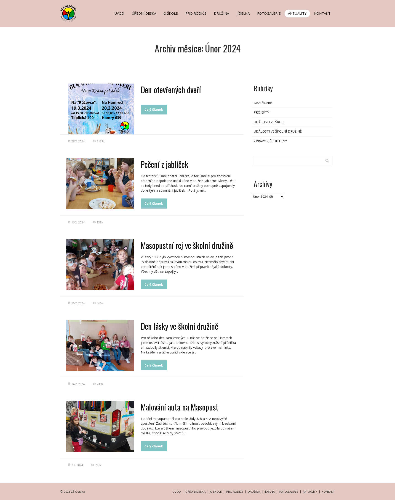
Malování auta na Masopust (179, 407)
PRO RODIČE (195, 13)
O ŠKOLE (170, 13)
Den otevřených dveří (171, 89)
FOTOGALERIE (269, 13)
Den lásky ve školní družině (179, 326)
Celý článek (153, 109)
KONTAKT (322, 13)
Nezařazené (263, 103)
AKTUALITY (297, 13)
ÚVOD (119, 13)
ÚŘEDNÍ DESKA (144, 13)
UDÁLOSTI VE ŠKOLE (269, 122)
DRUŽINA (221, 13)
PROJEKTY (261, 112)
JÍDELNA (243, 13)
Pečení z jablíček (164, 164)
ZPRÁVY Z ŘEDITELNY (270, 141)
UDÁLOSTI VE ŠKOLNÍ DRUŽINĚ (278, 131)
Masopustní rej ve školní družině (187, 245)
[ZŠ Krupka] (68, 14)
